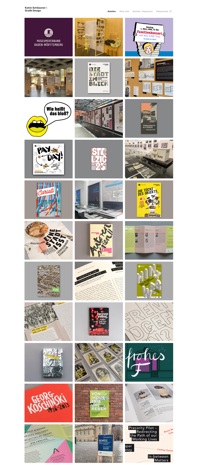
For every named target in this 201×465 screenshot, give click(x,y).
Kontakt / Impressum (143, 11)
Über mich (124, 11)
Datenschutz (162, 11)
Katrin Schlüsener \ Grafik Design (36, 9)
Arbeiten (112, 11)
